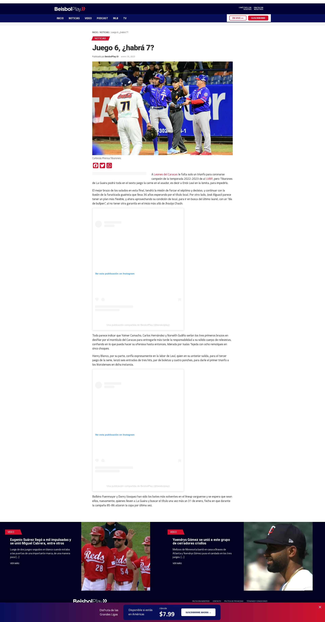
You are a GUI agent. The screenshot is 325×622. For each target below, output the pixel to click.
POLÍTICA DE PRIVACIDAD (233, 601)
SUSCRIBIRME (258, 18)
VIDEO (88, 18)
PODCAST (102, 18)
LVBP (209, 178)
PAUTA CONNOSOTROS (258, 8)
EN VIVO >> (237, 18)
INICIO (60, 18)
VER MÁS (14, 563)
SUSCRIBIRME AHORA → (198, 612)
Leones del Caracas (166, 174)
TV (124, 18)
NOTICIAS (74, 18)
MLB (115, 18)
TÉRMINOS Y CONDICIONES (257, 601)
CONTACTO (217, 601)
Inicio (95, 32)
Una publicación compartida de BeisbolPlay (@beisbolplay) (138, 325)
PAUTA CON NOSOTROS (200, 601)
